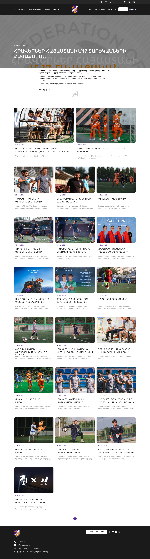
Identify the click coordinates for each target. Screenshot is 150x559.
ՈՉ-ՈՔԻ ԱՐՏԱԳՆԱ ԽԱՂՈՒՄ (112, 299)
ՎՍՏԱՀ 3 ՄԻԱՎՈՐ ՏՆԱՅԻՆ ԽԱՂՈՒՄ (29, 401)
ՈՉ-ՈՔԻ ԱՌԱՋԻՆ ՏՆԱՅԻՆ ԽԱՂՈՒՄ (29, 451)
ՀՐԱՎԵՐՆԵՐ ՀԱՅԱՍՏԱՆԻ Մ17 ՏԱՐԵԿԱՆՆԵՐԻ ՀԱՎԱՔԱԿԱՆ (72, 300)
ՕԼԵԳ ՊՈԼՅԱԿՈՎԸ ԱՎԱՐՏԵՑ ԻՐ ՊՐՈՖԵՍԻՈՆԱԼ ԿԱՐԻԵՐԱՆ (32, 300)
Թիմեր (47, 9)
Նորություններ (20, 9)
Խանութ (102, 9)
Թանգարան (111, 9)
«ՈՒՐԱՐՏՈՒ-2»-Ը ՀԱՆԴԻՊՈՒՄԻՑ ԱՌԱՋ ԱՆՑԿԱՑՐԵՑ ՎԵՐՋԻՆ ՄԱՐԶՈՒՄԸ (73, 250)
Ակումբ (56, 9)
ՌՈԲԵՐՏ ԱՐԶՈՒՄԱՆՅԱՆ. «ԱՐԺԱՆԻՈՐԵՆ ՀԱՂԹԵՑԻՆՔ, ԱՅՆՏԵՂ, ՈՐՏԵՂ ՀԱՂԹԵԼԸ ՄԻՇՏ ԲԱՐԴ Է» (43, 150)
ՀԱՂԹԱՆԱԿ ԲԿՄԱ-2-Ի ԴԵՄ (112, 198)
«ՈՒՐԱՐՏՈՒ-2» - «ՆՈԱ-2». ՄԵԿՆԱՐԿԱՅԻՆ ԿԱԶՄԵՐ (70, 451)
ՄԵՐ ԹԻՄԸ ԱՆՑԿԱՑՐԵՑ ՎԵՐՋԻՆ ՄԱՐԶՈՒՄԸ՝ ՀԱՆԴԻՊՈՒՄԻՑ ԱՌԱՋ (116, 401)
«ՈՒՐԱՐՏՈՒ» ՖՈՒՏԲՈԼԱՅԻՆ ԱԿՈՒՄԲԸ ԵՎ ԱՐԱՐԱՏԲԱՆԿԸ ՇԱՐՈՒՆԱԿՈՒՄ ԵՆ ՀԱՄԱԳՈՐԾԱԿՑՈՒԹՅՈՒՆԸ (30, 501)
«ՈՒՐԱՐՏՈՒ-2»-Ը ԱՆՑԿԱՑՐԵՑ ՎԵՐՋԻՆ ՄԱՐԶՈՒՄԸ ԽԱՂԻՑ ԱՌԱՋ (75, 350)
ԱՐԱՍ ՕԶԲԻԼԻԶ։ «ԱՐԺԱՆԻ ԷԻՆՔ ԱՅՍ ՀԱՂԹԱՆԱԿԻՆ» (74, 200)
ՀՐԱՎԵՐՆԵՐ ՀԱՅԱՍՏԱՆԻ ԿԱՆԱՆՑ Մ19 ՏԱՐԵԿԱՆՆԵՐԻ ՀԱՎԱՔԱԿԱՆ (113, 250)
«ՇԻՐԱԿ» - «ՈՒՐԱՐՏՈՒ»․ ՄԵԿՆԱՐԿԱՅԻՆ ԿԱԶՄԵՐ (28, 200)
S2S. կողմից (43, 552)
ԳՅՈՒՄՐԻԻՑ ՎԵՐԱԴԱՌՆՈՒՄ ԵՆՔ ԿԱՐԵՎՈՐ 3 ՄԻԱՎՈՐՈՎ (101, 150)
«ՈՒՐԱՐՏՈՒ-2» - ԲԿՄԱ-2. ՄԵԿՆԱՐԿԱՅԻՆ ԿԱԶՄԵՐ (28, 250)
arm (132, 9)
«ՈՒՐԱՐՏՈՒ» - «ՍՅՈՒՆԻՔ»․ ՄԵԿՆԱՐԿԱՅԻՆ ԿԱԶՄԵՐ (71, 401)
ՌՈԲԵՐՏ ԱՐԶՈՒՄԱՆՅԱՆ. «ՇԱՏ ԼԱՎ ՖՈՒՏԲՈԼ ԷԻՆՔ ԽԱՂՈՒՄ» (114, 350)
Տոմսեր (123, 9)
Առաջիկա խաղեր (36, 9)
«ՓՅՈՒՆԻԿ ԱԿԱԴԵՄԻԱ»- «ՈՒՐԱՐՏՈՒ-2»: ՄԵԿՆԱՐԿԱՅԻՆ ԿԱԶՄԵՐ (31, 351)
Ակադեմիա (92, 9)
